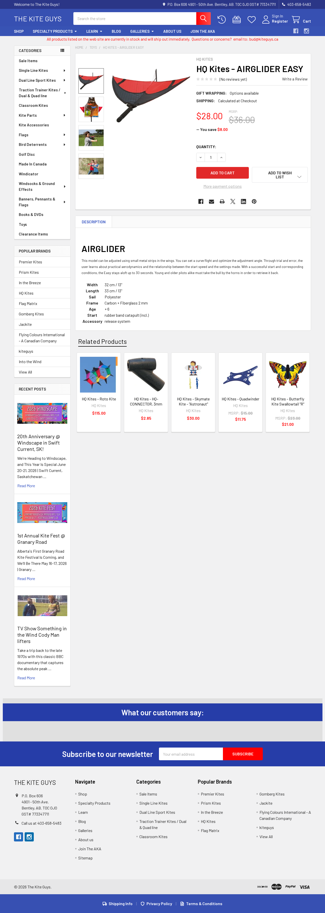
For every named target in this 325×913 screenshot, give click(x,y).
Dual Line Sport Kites (37, 80)
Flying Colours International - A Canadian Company (42, 337)
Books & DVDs (31, 214)
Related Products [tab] (102, 341)
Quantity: (206, 146)
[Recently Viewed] (223, 20)
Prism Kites (29, 272)
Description (94, 221)
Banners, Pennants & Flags (37, 202)
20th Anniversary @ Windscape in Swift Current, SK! (38, 442)
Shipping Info (121, 903)
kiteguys (26, 351)
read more (26, 485)
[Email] (211, 201)
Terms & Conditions (204, 903)
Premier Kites (30, 261)
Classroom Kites (33, 105)
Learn (92, 31)
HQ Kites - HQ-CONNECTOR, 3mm (146, 401)
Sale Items (28, 60)
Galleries (140, 31)
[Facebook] (295, 31)
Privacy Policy (159, 903)
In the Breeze (30, 282)
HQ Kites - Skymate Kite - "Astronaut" (193, 401)
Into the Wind (30, 361)
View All (25, 371)
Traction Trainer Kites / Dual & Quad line (39, 93)
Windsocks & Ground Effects (37, 186)
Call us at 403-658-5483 (41, 823)
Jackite (25, 324)
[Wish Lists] (253, 20)
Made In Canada (33, 164)
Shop (19, 31)
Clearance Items (33, 234)
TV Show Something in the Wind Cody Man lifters (42, 634)
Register (280, 21)
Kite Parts (28, 115)
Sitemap (85, 857)
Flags (23, 134)
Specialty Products (53, 31)
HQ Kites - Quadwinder (240, 398)
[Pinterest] (254, 201)
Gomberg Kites (31, 313)
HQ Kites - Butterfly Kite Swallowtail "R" (287, 401)
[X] (232, 201)
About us (172, 31)
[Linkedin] (243, 201)
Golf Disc (27, 154)
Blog (116, 31)
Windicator (28, 174)
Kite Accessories (34, 125)
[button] (280, 175)
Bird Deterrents (33, 144)
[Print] (222, 201)
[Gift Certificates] (238, 20)
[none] (151, 96)
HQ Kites (26, 293)
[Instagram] (306, 31)
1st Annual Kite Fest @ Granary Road (41, 538)
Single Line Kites (33, 70)
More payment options (222, 186)
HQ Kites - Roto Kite (99, 398)
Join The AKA (202, 31)
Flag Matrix (28, 303)
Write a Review (295, 78)
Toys (23, 224)
